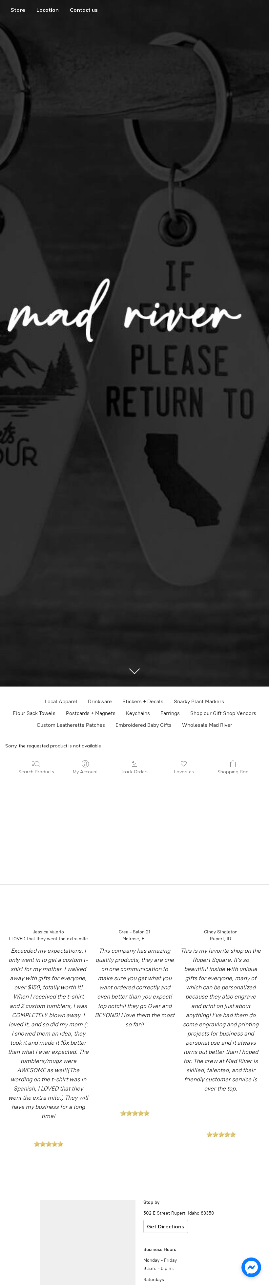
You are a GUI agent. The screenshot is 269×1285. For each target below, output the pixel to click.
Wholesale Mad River (207, 725)
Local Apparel (61, 701)
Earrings (170, 713)
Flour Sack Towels (34, 713)
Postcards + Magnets (90, 713)
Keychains (138, 713)
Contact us (84, 10)
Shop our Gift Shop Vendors (223, 713)
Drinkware (100, 701)
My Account (85, 772)
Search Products (36, 772)
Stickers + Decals (142, 701)
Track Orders (135, 772)
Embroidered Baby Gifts (143, 725)
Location (47, 10)
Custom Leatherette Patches (71, 725)
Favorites (184, 772)
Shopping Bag (233, 772)
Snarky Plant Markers (199, 701)
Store (17, 10)
